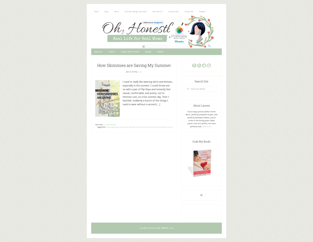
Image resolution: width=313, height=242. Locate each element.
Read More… (207, 126)
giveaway (115, 127)
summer (170, 127)
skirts (158, 127)
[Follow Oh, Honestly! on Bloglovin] (153, 23)
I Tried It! (106, 125)
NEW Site (165, 228)
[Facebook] (194, 65)
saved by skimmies (142, 127)
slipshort (163, 127)
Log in (171, 228)
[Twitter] (203, 65)
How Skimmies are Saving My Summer (134, 65)
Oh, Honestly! (116, 27)
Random (113, 125)
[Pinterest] (199, 65)
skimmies (152, 127)
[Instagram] (208, 65)
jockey (121, 127)
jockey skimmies (129, 127)
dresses (108, 127)
